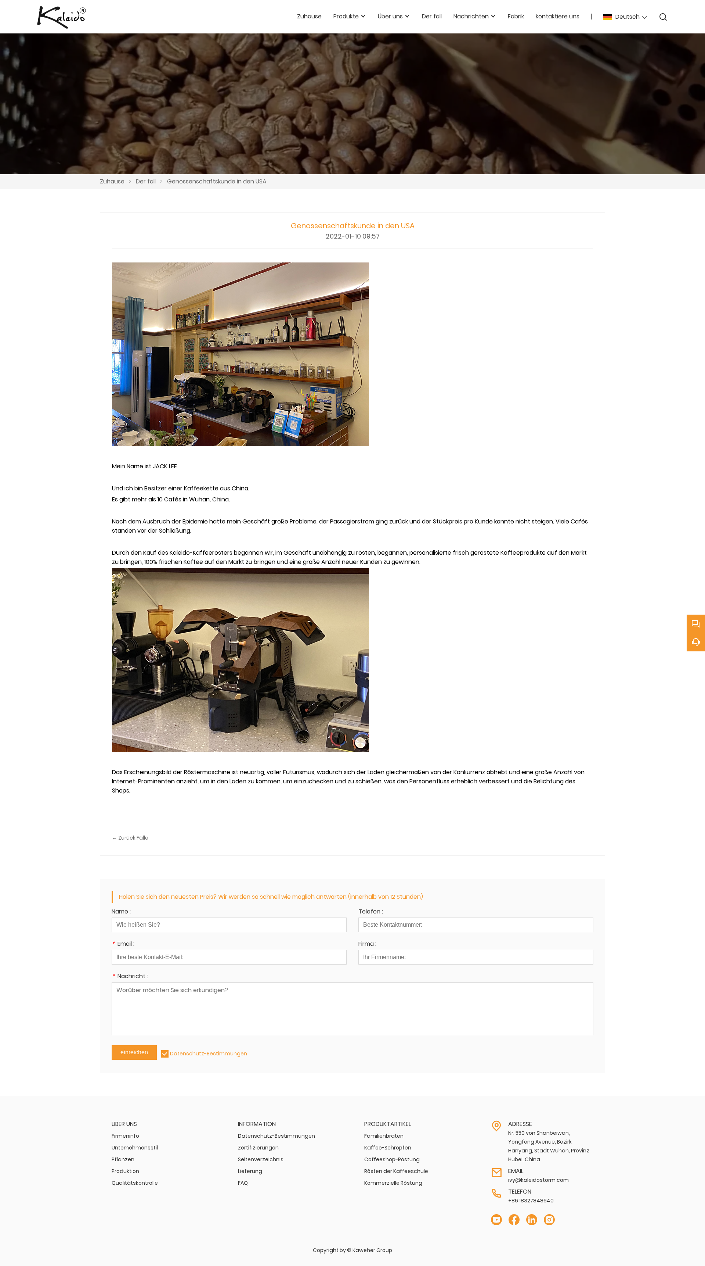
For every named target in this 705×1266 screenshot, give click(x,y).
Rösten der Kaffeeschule (396, 1171)
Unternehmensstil (135, 1147)
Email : (123, 944)
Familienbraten (384, 1136)
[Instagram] (549, 1220)
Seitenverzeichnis (260, 1159)
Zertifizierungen (258, 1147)
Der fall (146, 181)
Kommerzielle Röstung (393, 1183)
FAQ (243, 1183)
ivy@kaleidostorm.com (538, 1180)
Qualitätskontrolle (135, 1183)
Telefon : (370, 912)
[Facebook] (514, 1220)
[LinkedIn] (532, 1220)
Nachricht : (130, 976)
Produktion (125, 1171)
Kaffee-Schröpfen (387, 1147)
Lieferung (250, 1171)
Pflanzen (123, 1159)
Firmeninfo (125, 1136)
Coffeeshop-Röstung (392, 1159)
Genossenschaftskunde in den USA (217, 181)
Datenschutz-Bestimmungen (208, 1053)
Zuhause (112, 181)
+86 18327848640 (531, 1200)
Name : (121, 912)
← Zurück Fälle (130, 837)
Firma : (367, 944)
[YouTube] (496, 1220)
